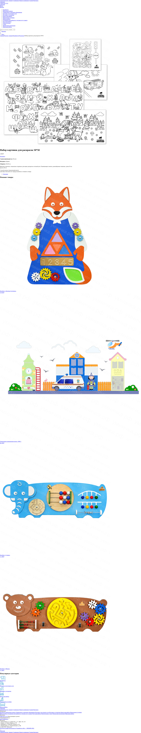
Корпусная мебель (7, 16)
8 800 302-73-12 (4, 3)
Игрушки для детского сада (10, 13)
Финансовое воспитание (9, 25)
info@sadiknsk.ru (4, 719)
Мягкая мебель (6, 19)
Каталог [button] (2, 7)
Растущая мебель (7, 21)
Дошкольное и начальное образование (12, 12)
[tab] (72, 174)
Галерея (31, 0)
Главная (2, 0)
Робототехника (7, 23)
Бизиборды (6, 9)
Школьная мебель (7, 27)
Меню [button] (1, 6)
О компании (16, 0)
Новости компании (24, 0)
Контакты (35, 0)
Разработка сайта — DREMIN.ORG (25, 728)
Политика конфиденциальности (8, 728)
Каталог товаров (8, 0)
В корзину (2, 156)
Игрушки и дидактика (8, 15)
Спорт (4, 24)
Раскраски (21, 35)
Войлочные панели (8, 11)
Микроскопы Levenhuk (8, 17)
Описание (5, 174)
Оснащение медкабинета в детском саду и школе (15, 20)
